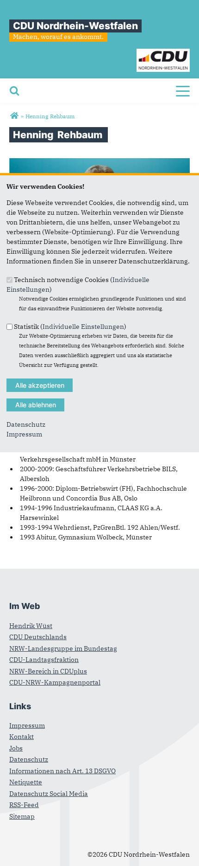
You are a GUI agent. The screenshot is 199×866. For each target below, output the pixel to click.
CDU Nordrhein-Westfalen (75, 26)
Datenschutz (25, 424)
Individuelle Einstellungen (83, 326)
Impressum (24, 434)
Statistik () (70, 326)
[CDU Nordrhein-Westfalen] (14, 116)
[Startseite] (163, 53)
